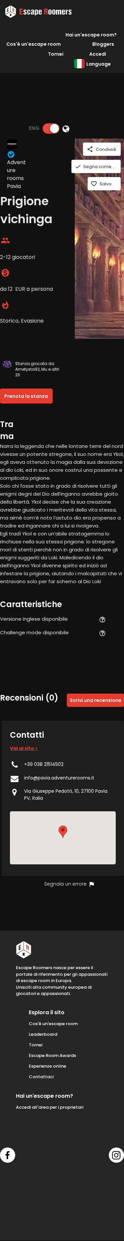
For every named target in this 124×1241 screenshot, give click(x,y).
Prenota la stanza (26, 396)
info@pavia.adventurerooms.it (59, 778)
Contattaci (41, 1077)
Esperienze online (47, 1066)
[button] (63, 831)
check (78, 166)
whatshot (5, 305)
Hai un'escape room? (91, 34)
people (5, 240)
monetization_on (5, 273)
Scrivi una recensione (95, 700)
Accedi (97, 54)
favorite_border (94, 183)
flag (91, 884)
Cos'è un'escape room (33, 44)
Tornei (55, 54)
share (90, 149)
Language (98, 64)
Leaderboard (43, 1034)
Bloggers (103, 44)
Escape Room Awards (52, 1055)
